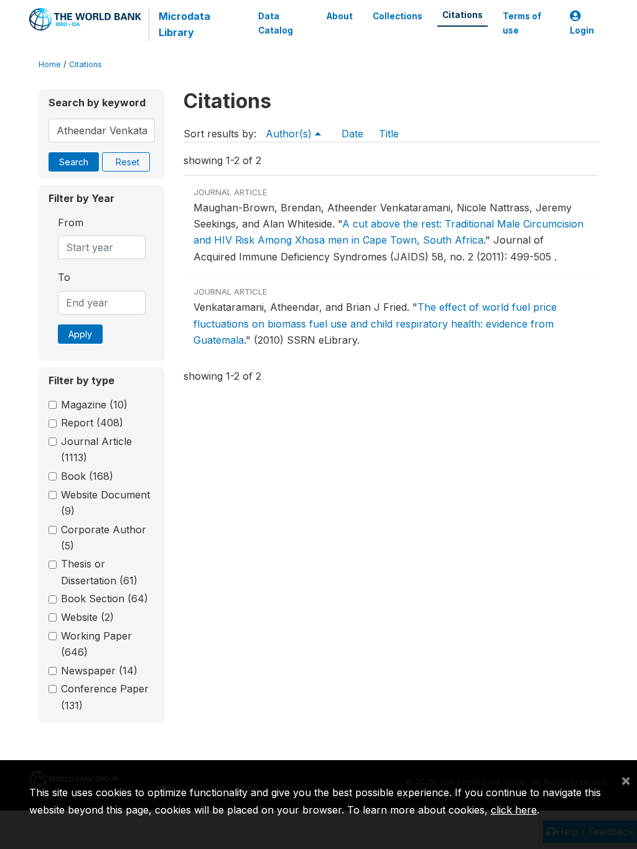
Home (50, 64)
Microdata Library (184, 24)
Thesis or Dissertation (99, 572)
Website (87, 617)
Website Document (105, 503)
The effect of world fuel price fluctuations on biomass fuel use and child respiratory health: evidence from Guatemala (375, 323)
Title (389, 133)
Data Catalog (275, 23)
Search (73, 162)
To (64, 277)
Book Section (104, 598)
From (70, 222)
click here (514, 810)
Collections (397, 16)
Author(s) (290, 133)
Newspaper (99, 670)
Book (87, 476)
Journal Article (96, 449)
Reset (127, 162)
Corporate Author (103, 537)
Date (352, 133)
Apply (80, 334)
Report (92, 422)
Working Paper (96, 644)
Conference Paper (105, 696)
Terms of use (522, 23)
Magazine (94, 404)
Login (582, 30)
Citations (462, 15)
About (340, 16)
